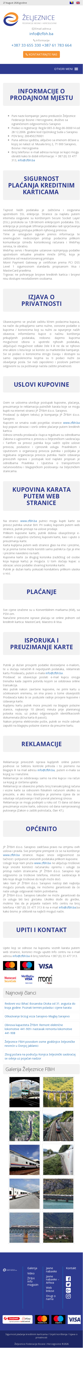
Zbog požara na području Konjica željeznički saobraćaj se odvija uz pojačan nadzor (40, 1056)
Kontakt (71, 1268)
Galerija (32, 1268)
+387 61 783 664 (57, 45)
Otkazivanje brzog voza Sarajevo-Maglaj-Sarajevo (37, 1016)
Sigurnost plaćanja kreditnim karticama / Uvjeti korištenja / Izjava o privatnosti (41, 1336)
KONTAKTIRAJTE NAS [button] (42, 54)
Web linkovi (50, 1289)
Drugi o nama (51, 1297)
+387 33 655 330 (26, 45)
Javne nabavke (51, 1269)
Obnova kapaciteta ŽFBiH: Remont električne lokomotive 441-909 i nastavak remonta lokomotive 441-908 (38, 1029)
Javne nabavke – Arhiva (52, 1279)
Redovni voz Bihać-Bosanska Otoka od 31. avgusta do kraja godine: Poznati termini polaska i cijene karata (40, 1005)
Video (31, 1273)
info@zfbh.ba (41, 33)
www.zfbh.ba (71, 423)
